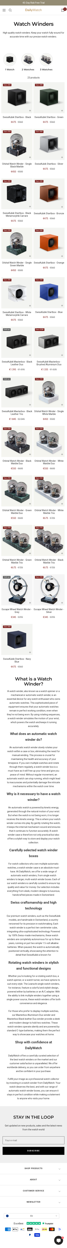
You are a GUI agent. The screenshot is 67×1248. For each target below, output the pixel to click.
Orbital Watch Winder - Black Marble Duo (17, 462)
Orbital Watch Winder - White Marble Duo (49, 462)
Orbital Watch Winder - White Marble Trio (49, 511)
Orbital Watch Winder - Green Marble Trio (17, 561)
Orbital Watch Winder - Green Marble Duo (17, 511)
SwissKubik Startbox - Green (48, 117)
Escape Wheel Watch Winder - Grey (17, 610)
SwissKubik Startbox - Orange (49, 262)
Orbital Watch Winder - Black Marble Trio (49, 561)
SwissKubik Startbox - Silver (49, 164)
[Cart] (62, 10)
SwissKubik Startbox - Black (17, 117)
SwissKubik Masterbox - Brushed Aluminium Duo (49, 363)
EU (31, 1216)
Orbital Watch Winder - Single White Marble (49, 412)
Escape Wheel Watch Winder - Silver (49, 610)
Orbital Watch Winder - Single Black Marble (17, 165)
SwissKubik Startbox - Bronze (49, 213)
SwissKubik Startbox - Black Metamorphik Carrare (17, 214)
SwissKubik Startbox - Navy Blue (17, 660)
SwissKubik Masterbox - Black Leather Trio (17, 412)
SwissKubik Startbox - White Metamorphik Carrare (17, 313)
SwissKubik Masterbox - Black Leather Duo (17, 363)
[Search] (10, 10)
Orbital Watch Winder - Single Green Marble (17, 264)
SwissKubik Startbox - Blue (49, 312)
